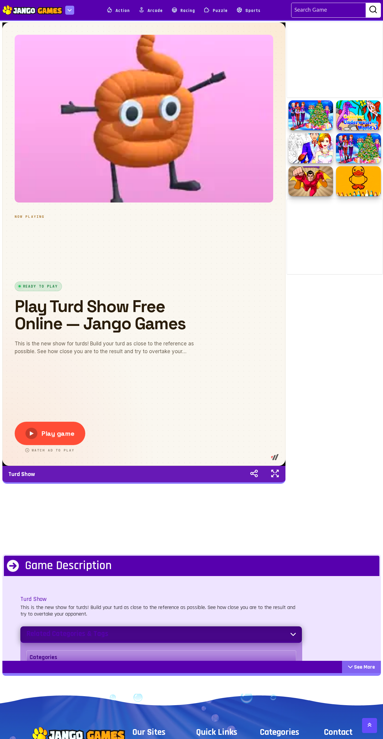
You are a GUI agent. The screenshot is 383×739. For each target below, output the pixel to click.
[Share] (254, 474)
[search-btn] (373, 10)
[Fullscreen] (274, 474)
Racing (187, 10)
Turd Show (21, 474)
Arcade (154, 10)
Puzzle (220, 10)
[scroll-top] (369, 725)
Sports (252, 10)
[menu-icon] (69, 10)
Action (122, 10)
